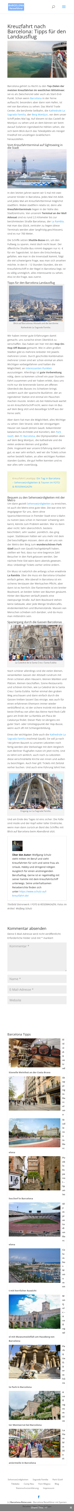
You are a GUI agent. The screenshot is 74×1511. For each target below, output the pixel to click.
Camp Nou (29, 1483)
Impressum (48, 1487)
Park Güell (57, 1479)
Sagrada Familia (40, 1479)
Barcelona (36, 98)
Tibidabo (15, 1483)
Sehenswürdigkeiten (39, 503)
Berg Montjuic (40, 114)
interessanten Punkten (39, 368)
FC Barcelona (27, 436)
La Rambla (58, 221)
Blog (57, 1483)
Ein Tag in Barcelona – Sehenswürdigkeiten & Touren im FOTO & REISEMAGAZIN (36, 482)
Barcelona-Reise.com (20, 1502)
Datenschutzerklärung (27, 1487)
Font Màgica (44, 1483)
